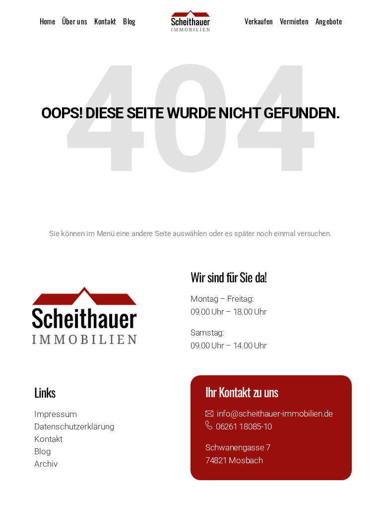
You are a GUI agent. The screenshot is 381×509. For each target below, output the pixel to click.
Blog (129, 20)
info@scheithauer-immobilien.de (275, 414)
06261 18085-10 (244, 426)
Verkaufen (259, 20)
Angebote (329, 20)
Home (47, 20)
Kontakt (105, 20)
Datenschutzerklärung (74, 426)
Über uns (74, 20)
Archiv (46, 464)
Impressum (55, 414)
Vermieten (294, 20)
